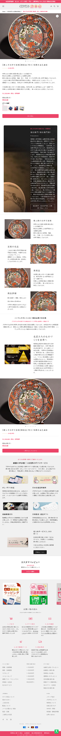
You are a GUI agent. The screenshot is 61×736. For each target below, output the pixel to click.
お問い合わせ (51, 714)
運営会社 (46, 733)
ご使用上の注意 (7, 714)
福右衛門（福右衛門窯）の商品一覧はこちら (42, 207)
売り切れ (30, 116)
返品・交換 (5, 711)
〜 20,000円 (30, 670)
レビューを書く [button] (30, 571)
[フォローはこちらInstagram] (11, 719)
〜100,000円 (30, 679)
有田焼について (51, 703)
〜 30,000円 (30, 673)
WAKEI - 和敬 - (51, 708)
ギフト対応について (8, 697)
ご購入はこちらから (30, 450)
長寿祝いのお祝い (49, 673)
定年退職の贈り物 (49, 679)
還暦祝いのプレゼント (50, 676)
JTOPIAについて (52, 700)
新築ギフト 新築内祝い (50, 682)
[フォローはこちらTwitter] (7, 719)
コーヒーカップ (7, 676)
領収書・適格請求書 (53, 711)
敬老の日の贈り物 (49, 688)
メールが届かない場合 (48, 633)
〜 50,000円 (30, 676)
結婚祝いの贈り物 (49, 670)
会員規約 (27, 733)
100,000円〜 (30, 682)
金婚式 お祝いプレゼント (51, 667)
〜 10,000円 (30, 667)
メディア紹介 (51, 697)
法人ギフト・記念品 (50, 685)
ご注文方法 (5, 703)
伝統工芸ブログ (51, 706)
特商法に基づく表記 (16, 733)
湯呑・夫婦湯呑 (7, 670)
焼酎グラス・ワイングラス (10, 679)
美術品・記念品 (7, 682)
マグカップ (5, 673)
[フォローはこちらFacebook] (3, 719)
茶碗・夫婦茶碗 (7, 667)
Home (3, 11)
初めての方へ (6, 700)
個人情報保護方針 (37, 733)
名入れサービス (7, 685)
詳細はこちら (40, 552)
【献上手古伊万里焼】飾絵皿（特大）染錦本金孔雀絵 (25, 430)
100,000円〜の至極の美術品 (14, 11)
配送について (6, 706)
